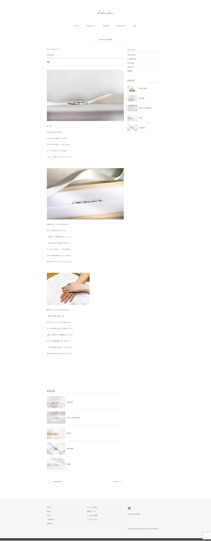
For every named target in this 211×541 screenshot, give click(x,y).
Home (49, 507)
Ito (59, 49)
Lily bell (70, 402)
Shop (135, 26)
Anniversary (121, 26)
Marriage (106, 26)
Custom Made (57, 481)
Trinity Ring (143, 88)
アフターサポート (93, 519)
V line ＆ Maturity (73, 418)
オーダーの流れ (92, 507)
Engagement (90, 26)
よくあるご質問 (92, 515)
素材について (91, 511)
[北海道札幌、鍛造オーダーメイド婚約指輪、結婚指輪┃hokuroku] (105, 10)
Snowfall (70, 449)
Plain (69, 464)
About (76, 26)
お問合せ (50, 523)
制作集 (109, 39)
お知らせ (130, 67)
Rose (69, 433)
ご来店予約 (50, 519)
